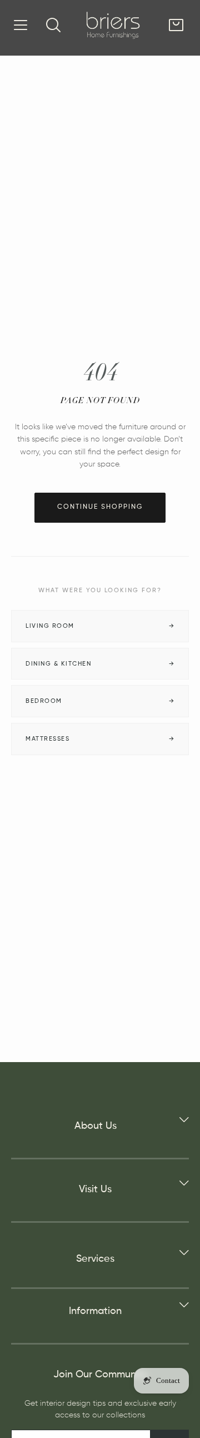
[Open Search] (53, 25)
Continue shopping (100, 507)
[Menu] (20, 25)
